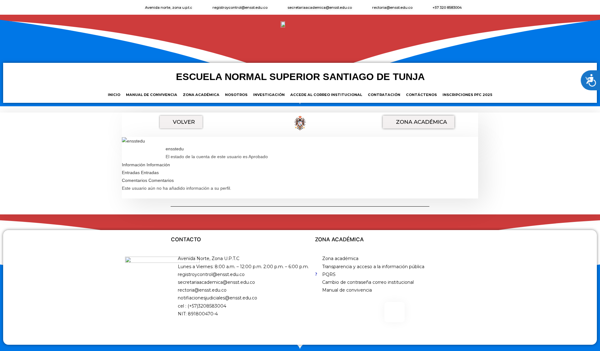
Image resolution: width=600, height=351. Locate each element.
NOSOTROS (236, 95)
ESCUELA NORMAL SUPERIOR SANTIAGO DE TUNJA (300, 76)
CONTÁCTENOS (421, 95)
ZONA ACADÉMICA (201, 95)
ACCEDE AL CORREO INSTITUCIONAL (326, 95)
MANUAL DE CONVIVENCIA (151, 95)
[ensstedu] (133, 140)
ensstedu (175, 148)
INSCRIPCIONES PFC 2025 (467, 95)
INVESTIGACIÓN (269, 95)
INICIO (114, 95)
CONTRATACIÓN (384, 95)
